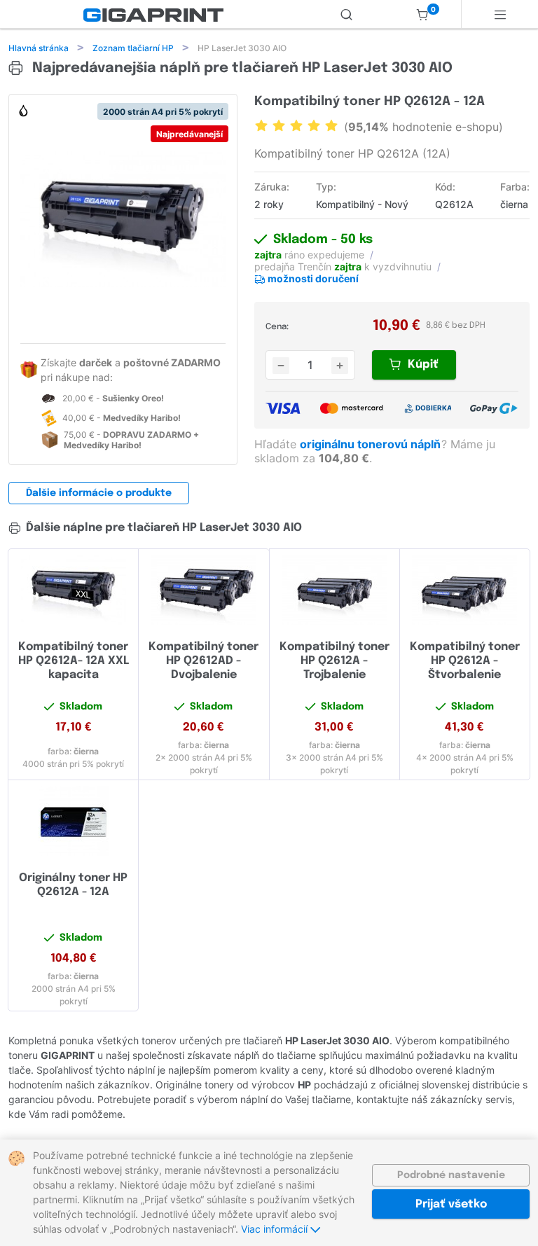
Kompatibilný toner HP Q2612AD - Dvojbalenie (203, 661)
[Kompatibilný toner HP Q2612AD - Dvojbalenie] (203, 590)
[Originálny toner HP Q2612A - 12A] (73, 821)
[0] (422, 14)
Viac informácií (275, 1229)
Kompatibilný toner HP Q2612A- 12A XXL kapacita (73, 661)
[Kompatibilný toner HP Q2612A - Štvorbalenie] (464, 590)
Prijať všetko (451, 1204)
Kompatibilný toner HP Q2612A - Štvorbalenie (465, 661)
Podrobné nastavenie (451, 1175)
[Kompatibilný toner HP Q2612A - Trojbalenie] (334, 590)
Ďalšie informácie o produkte (99, 493)
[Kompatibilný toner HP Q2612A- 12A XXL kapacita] (73, 590)
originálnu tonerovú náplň (371, 444)
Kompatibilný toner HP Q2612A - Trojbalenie (334, 661)
